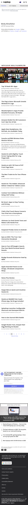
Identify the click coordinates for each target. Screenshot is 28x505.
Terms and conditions (7, 468)
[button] (2, 2)
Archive (3, 487)
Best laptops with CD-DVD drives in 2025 (14, 440)
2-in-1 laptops (12, 5)
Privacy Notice (19, 389)
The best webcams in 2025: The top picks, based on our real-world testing (14, 430)
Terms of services (18, 388)
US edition (13, 501)
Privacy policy (5, 475)
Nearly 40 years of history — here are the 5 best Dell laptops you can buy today (14, 424)
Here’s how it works (14, 10)
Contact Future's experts (7, 472)
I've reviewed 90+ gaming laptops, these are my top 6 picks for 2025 (14, 435)
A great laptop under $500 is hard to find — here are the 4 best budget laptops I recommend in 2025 (14, 418)
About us (4, 484)
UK (2, 449)
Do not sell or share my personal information (12, 494)
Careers (3, 491)
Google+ (18, 29)
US (5, 449)
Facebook (23, 31)
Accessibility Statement (7, 481)
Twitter (12, 31)
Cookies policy (5, 478)
